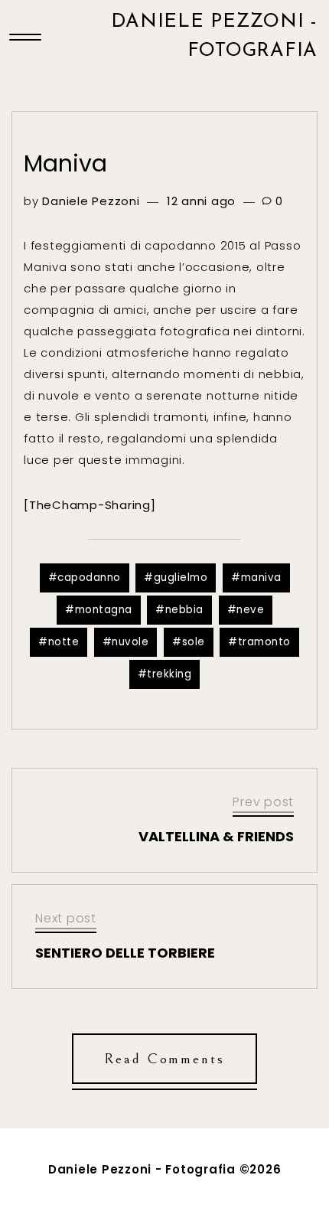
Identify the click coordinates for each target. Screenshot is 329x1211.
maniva (261, 577)
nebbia (184, 609)
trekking (169, 674)
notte (64, 642)
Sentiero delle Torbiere (125, 952)
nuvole (130, 642)
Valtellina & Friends (216, 836)
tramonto (264, 642)
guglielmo (181, 577)
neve (250, 609)
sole (193, 642)
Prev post (263, 802)
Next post (65, 918)
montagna (103, 609)
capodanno (89, 577)
